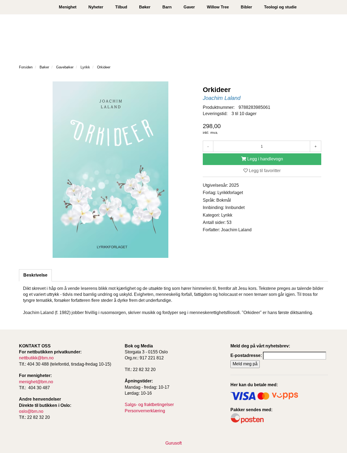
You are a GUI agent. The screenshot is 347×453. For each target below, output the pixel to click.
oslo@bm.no (31, 411)
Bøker (144, 7)
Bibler (246, 7)
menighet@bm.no (36, 381)
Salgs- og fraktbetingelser (149, 404)
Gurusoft (173, 443)
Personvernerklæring (145, 410)
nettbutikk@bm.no (36, 358)
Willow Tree (218, 7)
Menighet (67, 7)
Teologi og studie (280, 7)
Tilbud (121, 7)
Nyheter (95, 7)
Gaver (189, 7)
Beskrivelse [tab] (35, 275)
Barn (167, 7)
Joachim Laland (221, 98)
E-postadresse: (246, 355)
